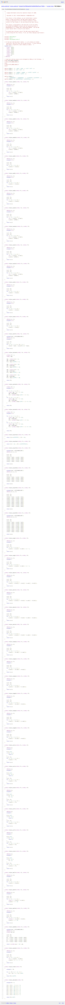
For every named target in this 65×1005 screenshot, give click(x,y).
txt (59, 1003)
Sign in (62, 2)
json (63, 1003)
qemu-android (5, 6)
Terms (14, 1003)
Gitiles (7, 1003)
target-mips (50, 6)
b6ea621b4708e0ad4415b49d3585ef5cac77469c (32, 6)
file (27, 9)
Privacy (11, 1003)
